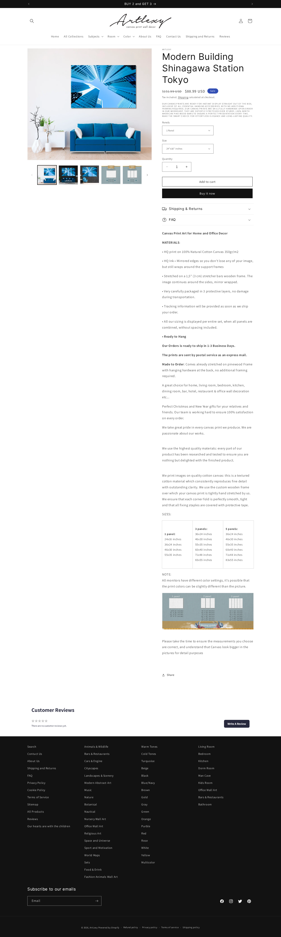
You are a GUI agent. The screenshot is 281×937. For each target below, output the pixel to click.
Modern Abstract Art (97, 783)
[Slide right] (147, 175)
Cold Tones (148, 754)
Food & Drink (93, 869)
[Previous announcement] (28, 4)
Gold (144, 797)
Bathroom (205, 804)
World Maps (92, 855)
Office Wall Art (93, 826)
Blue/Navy (148, 783)
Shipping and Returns (41, 768)
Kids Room (205, 783)
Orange (146, 819)
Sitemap (32, 804)
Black (145, 775)
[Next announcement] (252, 4)
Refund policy (130, 927)
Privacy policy (149, 927)
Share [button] (170, 675)
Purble (145, 826)
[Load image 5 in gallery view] (132, 174)
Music (88, 790)
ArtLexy (94, 927)
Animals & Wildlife (96, 746)
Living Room (206, 746)
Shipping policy (191, 927)
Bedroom (204, 754)
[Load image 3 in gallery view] (89, 174)
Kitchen (203, 761)
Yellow (145, 855)
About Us (33, 761)
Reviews (32, 819)
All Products (35, 812)
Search (31, 746)
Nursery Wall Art (95, 819)
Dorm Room (206, 768)
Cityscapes (91, 768)
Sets (87, 862)
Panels (166, 122)
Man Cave (204, 775)
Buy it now (207, 193)
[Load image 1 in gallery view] (47, 174)
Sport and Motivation (98, 848)
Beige (145, 768)
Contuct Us (34, 754)
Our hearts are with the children (48, 826)
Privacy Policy (36, 783)
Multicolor (148, 862)
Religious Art (92, 833)
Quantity (167, 158)
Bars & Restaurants (97, 754)
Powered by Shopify (109, 927)
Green (145, 812)
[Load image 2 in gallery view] (68, 174)
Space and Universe (97, 840)
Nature (89, 797)
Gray (144, 804)
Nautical (89, 812)
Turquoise (147, 761)
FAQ (30, 775)
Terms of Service (38, 797)
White (145, 848)
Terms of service (170, 927)
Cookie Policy (36, 790)
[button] (31, 20)
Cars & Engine (93, 761)
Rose (144, 840)
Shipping (183, 97)
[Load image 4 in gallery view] (110, 174)
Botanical (90, 804)
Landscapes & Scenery (99, 775)
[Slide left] (31, 175)
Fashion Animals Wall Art (101, 877)
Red (143, 833)
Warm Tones (149, 746)
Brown (145, 790)
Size (164, 140)
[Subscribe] (96, 901)
